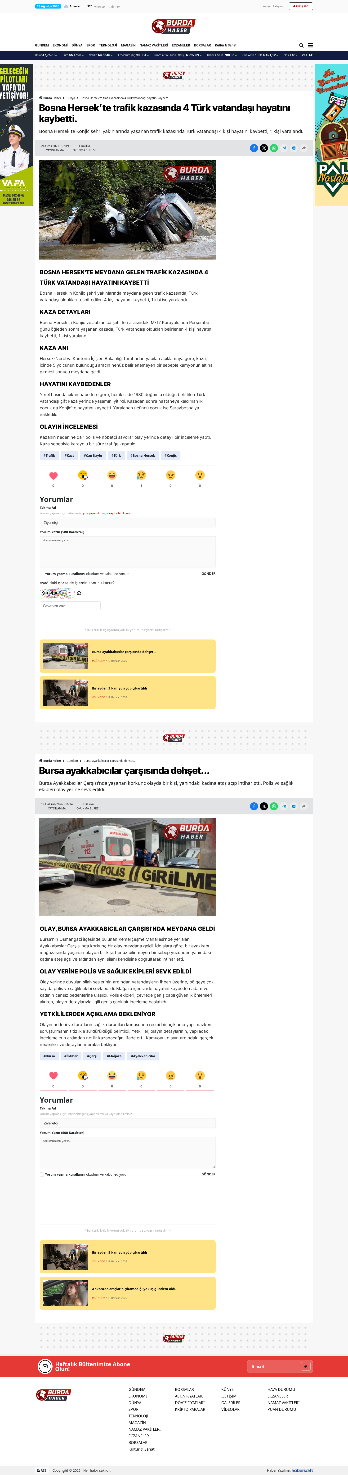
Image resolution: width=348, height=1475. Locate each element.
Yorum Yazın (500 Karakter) (62, 532)
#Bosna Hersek (142, 455)
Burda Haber (52, 98)
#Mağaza (114, 1056)
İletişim (278, 6)
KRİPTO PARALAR (190, 1409)
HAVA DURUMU (281, 1389)
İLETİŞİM (229, 1396)
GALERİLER (231, 1402)
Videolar (99, 7)
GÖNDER (208, 573)
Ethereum (132, 55)
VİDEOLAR (230, 1409)
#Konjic (171, 455)
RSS (43, 1470)
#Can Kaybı (93, 455)
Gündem (72, 761)
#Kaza (69, 455)
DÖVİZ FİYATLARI (190, 1402)
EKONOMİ (60, 45)
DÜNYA (77, 45)
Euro (71, 55)
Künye (267, 6)
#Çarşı (92, 1056)
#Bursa (49, 1056)
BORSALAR (202, 45)
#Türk (116, 455)
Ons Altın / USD (259, 55)
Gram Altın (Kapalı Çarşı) (176, 55)
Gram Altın (220, 55)
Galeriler (114, 7)
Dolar (44, 55)
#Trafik (49, 455)
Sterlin (99, 55)
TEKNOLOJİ (108, 45)
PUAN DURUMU (282, 1409)
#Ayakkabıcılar (143, 1056)
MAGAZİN (128, 45)
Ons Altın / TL (301, 55)
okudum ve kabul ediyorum (87, 573)
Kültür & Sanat (225, 45)
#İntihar (71, 1056)
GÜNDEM (42, 45)
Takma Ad (48, 507)
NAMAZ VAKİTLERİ (154, 45)
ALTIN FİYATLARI (189, 1396)
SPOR (90, 45)
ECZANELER (181, 45)
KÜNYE (227, 1389)
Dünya (71, 98)
